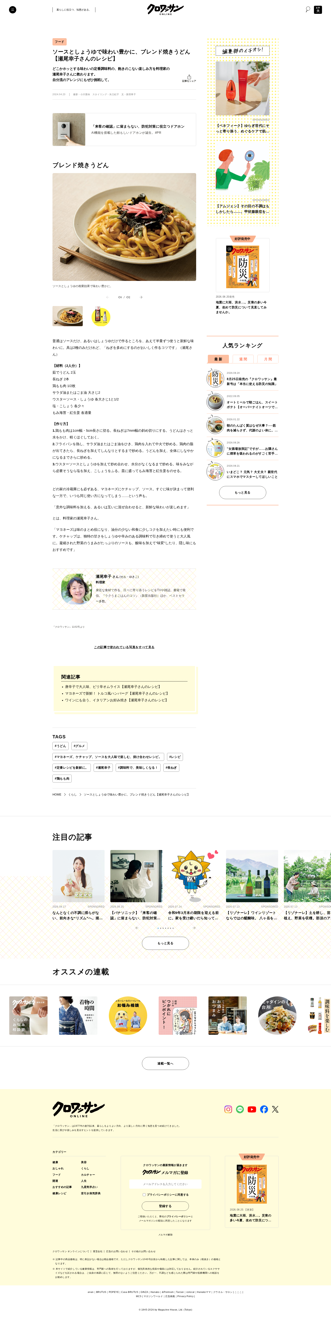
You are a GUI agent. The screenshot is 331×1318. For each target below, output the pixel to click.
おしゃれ (58, 1168)
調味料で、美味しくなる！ (138, 767)
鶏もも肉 (62, 778)
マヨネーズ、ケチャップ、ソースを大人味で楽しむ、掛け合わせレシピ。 (108, 756)
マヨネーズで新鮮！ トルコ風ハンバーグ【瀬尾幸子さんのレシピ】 (117, 693)
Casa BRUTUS (129, 1292)
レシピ (175, 756)
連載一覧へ (165, 1063)
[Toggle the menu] (12, 9)
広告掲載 (170, 1296)
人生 (84, 1180)
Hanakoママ (204, 1292)
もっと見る (243, 492)
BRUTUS (101, 1292)
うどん (60, 746)
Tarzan (180, 1292)
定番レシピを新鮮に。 (71, 767)
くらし (85, 1168)
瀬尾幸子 (103, 767)
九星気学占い (89, 1186)
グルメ (79, 746)
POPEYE (114, 1292)
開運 (55, 1180)
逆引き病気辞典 (91, 1193)
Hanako (155, 1292)
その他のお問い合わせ (143, 1251)
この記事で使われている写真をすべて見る (124, 647)
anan (90, 1292)
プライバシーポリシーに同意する (168, 1194)
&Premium (168, 1292)
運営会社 (98, 1251)
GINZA (144, 1292)
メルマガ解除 (165, 1234)
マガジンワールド (153, 1296)
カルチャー (88, 1174)
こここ (238, 1292)
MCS (139, 1296)
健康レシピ (59, 1193)
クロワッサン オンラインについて (71, 1251)
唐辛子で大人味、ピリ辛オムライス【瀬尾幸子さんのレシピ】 (113, 687)
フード (59, 41)
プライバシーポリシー (179, 1216)
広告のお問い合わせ (117, 1251)
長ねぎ (171, 767)
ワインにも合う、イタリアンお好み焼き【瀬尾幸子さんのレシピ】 (117, 700)
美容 (84, 1162)
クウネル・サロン (223, 1292)
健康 (55, 1162)
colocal (190, 1292)
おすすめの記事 (62, 1186)
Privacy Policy (185, 1296)
